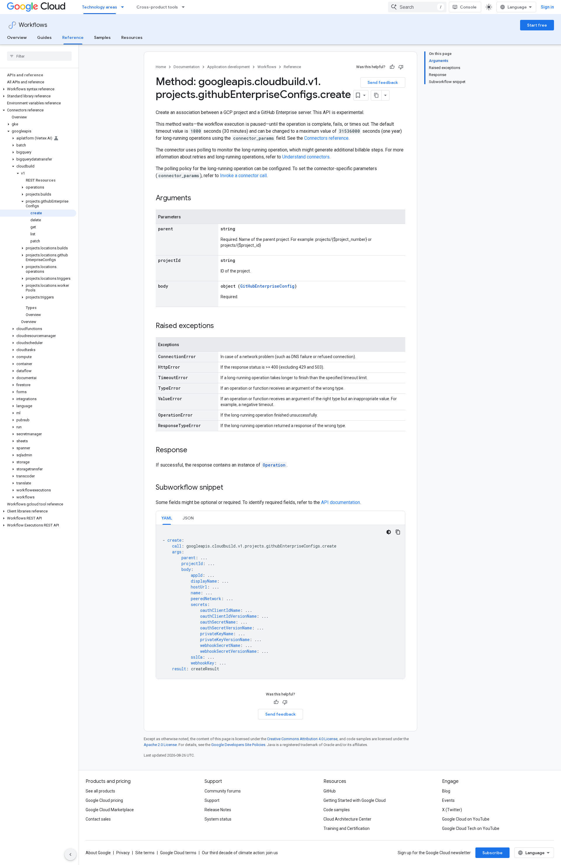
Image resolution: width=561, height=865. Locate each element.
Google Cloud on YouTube (465, 819)
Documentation (187, 67)
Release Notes (218, 809)
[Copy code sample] (398, 532)
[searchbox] (39, 56)
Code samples (336, 809)
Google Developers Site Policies (238, 745)
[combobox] (417, 7)
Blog (446, 791)
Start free (537, 25)
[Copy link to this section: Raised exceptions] (220, 326)
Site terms (145, 852)
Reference (73, 37)
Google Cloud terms (178, 852)
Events (448, 800)
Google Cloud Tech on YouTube (470, 828)
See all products (100, 791)
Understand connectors (306, 157)
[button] (38, 89)
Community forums (223, 791)
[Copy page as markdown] (376, 95)
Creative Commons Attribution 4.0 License (302, 739)
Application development (228, 67)
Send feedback (383, 82)
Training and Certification (346, 828)
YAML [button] (166, 518)
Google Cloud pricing (104, 800)
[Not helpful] (400, 67)
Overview (17, 37)
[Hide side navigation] (70, 854)
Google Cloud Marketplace (110, 809)
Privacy (123, 852)
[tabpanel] (280, 602)
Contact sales (98, 819)
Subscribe (492, 852)
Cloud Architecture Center (347, 819)
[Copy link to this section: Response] (193, 450)
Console (468, 7)
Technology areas (99, 7)
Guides (44, 37)
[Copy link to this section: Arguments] (197, 198)
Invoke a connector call (243, 175)
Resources (132, 37)
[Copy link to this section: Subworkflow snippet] (229, 487)
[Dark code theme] (388, 532)
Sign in (547, 7)
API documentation (340, 502)
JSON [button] (188, 518)
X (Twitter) (452, 809)
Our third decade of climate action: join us (240, 852)
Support (212, 800)
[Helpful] (392, 67)
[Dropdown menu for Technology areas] (124, 7)
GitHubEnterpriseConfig (267, 286)
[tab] (166, 518)
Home (161, 67)
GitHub (329, 791)
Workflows (33, 25)
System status (218, 819)
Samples (102, 37)
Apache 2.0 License (160, 745)
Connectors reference (326, 138)
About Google (98, 852)
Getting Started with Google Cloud (354, 800)
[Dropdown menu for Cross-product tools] (185, 7)
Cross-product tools (157, 7)
